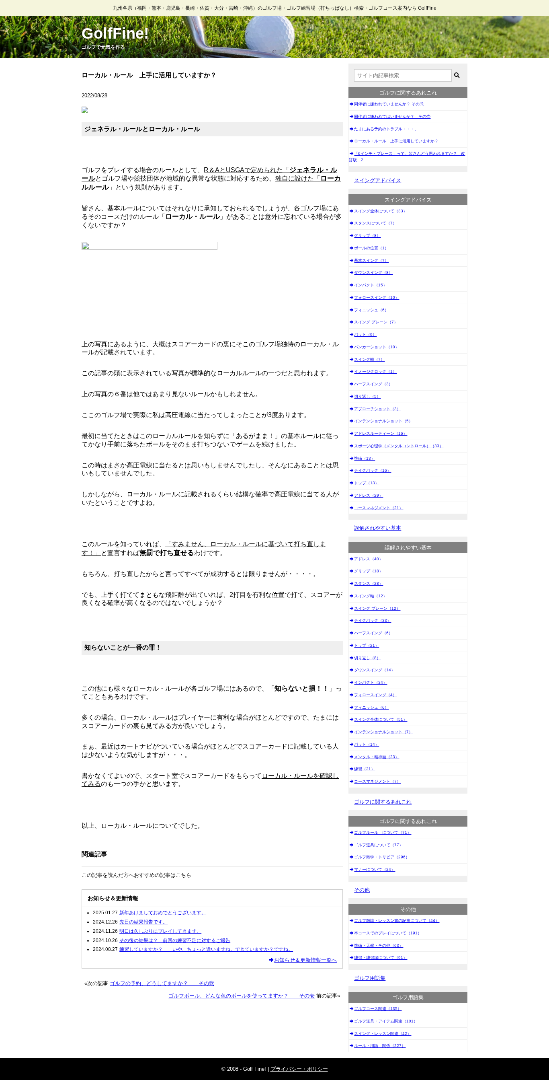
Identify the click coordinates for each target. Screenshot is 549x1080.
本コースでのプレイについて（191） (388, 933)
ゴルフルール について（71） (382, 832)
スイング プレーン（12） (377, 608)
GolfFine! (115, 33)
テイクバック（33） (372, 620)
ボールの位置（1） (371, 248)
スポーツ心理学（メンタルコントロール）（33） (398, 446)
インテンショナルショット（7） (383, 732)
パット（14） (366, 744)
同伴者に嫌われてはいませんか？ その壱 (392, 116)
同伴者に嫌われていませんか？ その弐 (389, 104)
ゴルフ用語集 (369, 978)
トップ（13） (366, 483)
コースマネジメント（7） (377, 781)
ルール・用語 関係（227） (380, 1045)
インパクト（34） (370, 682)
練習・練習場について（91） (380, 957)
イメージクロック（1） (375, 371)
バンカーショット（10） (376, 347)
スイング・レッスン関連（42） (382, 1033)
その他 (362, 890)
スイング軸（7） (369, 359)
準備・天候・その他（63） (378, 945)
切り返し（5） (367, 396)
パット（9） (365, 334)
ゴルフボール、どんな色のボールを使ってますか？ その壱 (241, 996)
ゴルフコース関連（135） (378, 1008)
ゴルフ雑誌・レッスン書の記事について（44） (396, 920)
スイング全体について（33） (380, 211)
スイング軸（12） (370, 596)
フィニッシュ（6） (371, 310)
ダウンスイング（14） (374, 670)
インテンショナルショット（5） (383, 421)
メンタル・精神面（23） (376, 757)
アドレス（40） (368, 559)
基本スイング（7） (371, 260)
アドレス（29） (368, 495)
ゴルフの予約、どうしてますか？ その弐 (162, 983)
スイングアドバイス (377, 180)
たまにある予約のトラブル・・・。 (386, 129)
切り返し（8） (367, 658)
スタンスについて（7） (375, 223)
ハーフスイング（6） (373, 633)
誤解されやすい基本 (377, 528)
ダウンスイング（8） (373, 272)
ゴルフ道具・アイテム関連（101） (386, 1021)
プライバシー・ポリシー (299, 1069)
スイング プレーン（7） (376, 322)
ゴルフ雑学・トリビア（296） (382, 857)
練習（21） (364, 769)
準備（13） (364, 458)
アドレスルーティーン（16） (380, 433)
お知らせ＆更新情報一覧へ (305, 960)
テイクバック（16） (372, 470)
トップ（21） (366, 645)
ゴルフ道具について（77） (378, 845)
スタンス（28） (368, 583)
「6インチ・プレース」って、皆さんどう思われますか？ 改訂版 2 (407, 156)
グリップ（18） (368, 571)
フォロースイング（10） (376, 297)
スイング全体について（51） (380, 719)
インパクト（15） (370, 285)
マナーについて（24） (374, 869)
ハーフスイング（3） (373, 384)
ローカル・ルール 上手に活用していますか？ (396, 141)
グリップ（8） (367, 235)
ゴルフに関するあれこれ (383, 802)
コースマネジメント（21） (378, 508)
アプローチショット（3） (377, 409)
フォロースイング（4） (375, 695)
